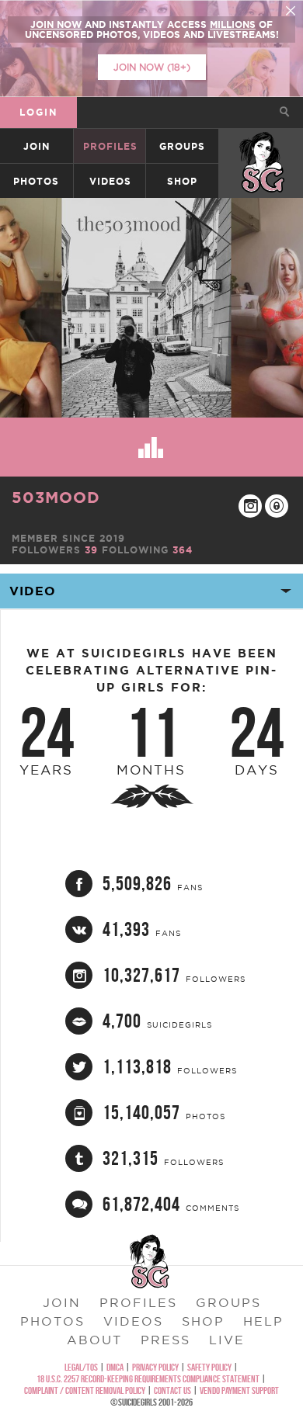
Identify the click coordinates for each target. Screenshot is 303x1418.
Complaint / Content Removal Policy (84, 1390)
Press (165, 1340)
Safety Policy (209, 1367)
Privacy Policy (155, 1367)
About (94, 1340)
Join (36, 146)
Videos (110, 181)
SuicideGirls (262, 146)
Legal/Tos (81, 1367)
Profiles (110, 146)
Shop (182, 181)
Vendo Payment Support (239, 1390)
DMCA (115, 1367)
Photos (36, 181)
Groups (182, 146)
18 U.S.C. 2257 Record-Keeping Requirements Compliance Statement (148, 1379)
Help (263, 1321)
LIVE (227, 1340)
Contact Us (172, 1390)
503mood (56, 497)
